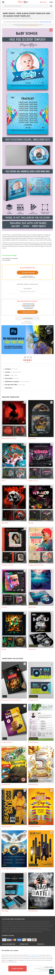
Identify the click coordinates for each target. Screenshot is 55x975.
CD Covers (15, 369)
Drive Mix (4, 607)
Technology (4, 911)
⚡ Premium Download (27, 272)
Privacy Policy (14, 961)
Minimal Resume (33, 742)
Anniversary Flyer (33, 784)
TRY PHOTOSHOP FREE (45, 21)
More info (16, 378)
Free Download (27, 288)
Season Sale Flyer (6, 826)
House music (32, 649)
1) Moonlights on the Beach (10, 258)
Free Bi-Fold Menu (6, 742)
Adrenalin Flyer (5, 784)
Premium (44, 2)
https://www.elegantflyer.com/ (33, 955)
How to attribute (24, 381)
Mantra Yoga (32, 607)
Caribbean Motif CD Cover (35, 565)
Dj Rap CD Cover (33, 480)
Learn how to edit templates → (27, 323)
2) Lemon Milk (6, 260)
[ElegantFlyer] (23, 2)
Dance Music (32, 438)
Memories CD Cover (7, 565)
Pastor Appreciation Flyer (8, 868)
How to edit (21, 384)
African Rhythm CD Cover (8, 438)
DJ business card (33, 700)
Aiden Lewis (13, 375)
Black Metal (4, 523)
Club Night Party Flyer (34, 868)
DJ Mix (3, 480)
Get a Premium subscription (32, 25)
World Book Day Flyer (34, 826)
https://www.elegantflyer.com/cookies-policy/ (23, 960)
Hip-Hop (30, 523)
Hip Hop (3, 649)
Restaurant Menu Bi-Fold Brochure (11, 700)
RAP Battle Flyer (33, 911)
